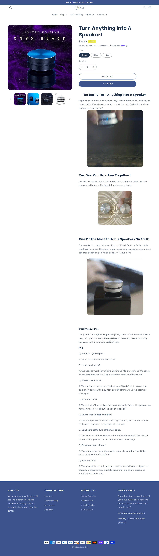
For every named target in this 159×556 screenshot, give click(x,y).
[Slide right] (69, 99)
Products (48, 496)
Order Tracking (51, 501)
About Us (48, 510)
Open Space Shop (82, 547)
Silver (96, 55)
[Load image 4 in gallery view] (33, 99)
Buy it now (107, 84)
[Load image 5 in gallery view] (47, 99)
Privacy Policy (87, 501)
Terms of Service (88, 496)
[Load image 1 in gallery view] (20, 99)
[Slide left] (10, 99)
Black (84, 55)
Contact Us (49, 505)
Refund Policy (87, 510)
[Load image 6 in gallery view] (60, 99)
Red (107, 55)
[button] (11, 8)
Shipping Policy (88, 505)
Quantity (82, 61)
